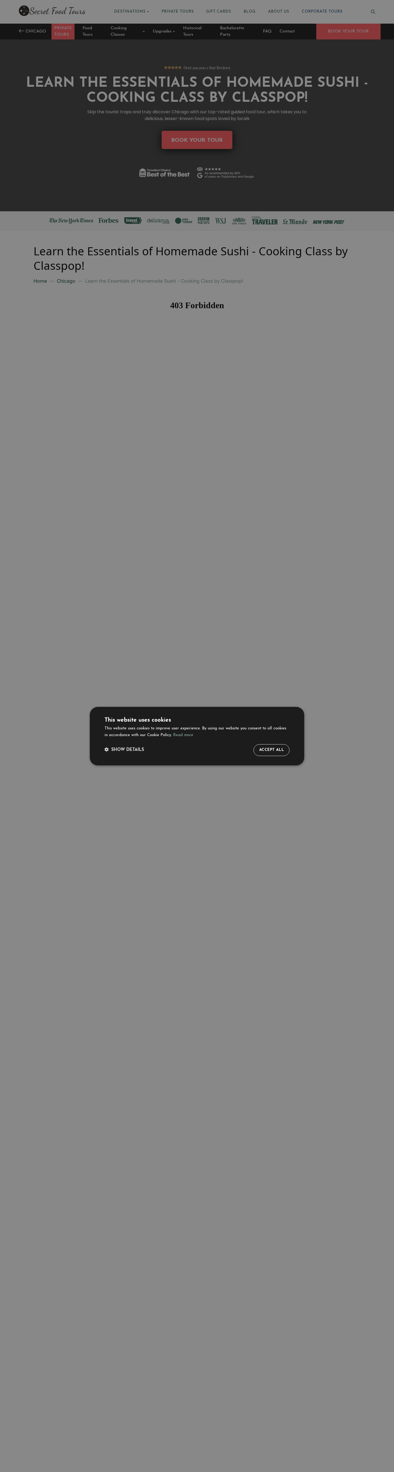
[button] (124, 750)
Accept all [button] (271, 750)
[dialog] (197, 736)
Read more (183, 735)
